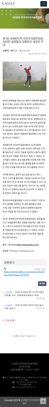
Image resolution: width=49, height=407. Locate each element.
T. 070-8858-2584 (24, 385)
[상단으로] (43, 401)
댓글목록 (9, 320)
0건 (15, 50)
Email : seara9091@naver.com (26, 387)
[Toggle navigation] (43, 4)
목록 (43, 284)
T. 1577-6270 (19, 382)
